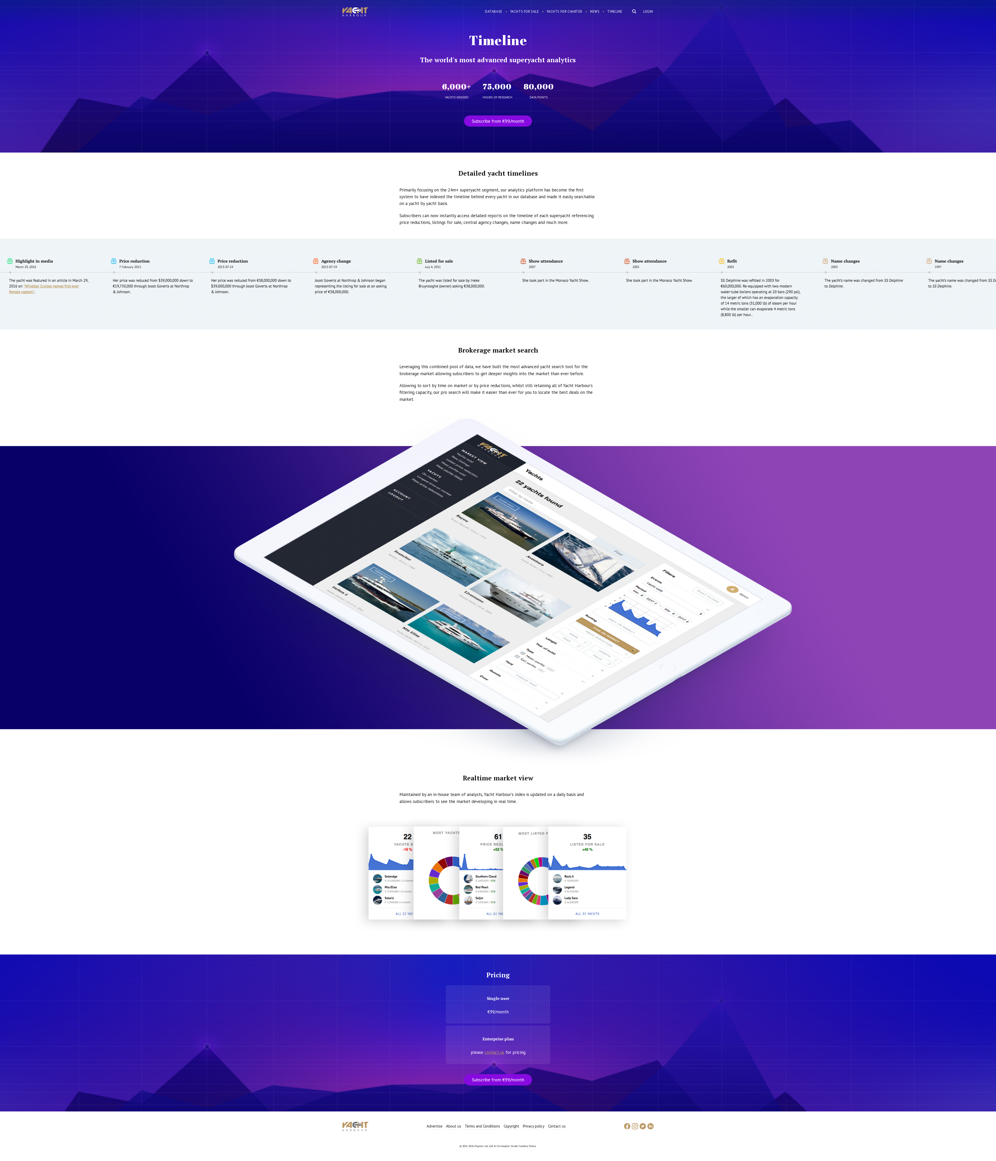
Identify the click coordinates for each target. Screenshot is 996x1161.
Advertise (434, 1126)
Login (648, 11)
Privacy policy (533, 1126)
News (594, 11)
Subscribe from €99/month (498, 121)
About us (453, 1126)
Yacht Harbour (355, 12)
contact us (494, 1052)
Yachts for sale (524, 11)
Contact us (557, 1126)
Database (493, 11)
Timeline (614, 11)
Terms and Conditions (482, 1126)
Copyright (511, 1126)
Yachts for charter (565, 11)
